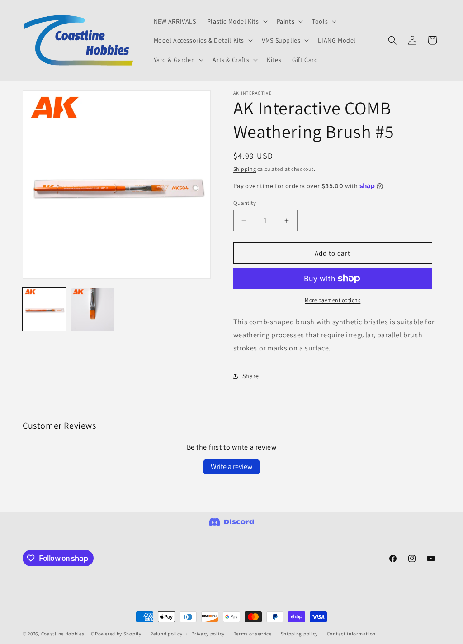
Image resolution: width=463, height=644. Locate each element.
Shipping (244, 169)
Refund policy (166, 633)
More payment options (332, 300)
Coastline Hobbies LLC (67, 633)
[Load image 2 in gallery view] (92, 309)
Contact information (351, 633)
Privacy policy (208, 633)
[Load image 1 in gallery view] (44, 309)
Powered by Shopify (118, 633)
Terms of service (253, 633)
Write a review (231, 466)
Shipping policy (299, 633)
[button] (236, 21)
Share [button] (250, 376)
